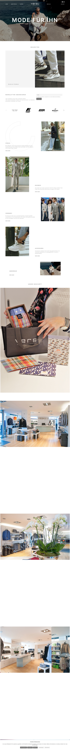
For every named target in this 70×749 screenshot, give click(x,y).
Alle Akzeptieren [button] (23, 747)
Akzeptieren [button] (30, 747)
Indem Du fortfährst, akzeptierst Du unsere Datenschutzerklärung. (48, 96)
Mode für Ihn (14, 4)
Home (6, 4)
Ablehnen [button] (35, 747)
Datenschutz (47, 747)
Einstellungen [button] (41, 747)
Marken (21, 4)
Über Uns (49, 4)
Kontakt (63, 4)
